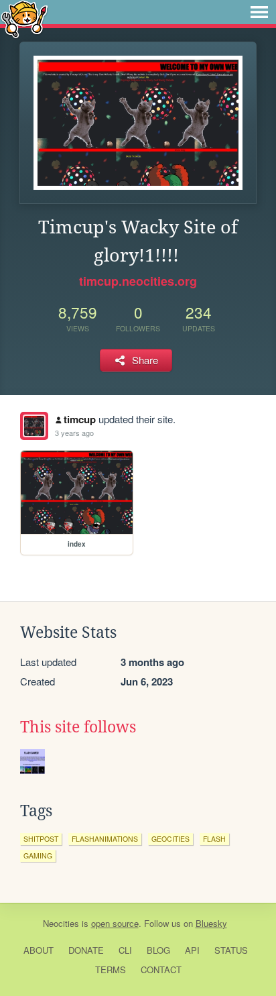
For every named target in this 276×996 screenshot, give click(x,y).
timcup (80, 419)
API (192, 950)
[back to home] (24, 18)
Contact (161, 969)
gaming (37, 855)
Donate (86, 950)
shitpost (40, 839)
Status (231, 950)
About (38, 950)
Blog (158, 950)
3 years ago (74, 432)
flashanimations (105, 839)
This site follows (78, 727)
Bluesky (211, 923)
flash (214, 839)
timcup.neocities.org (138, 281)
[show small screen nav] (259, 12)
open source (115, 923)
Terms (110, 969)
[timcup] (34, 425)
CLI (125, 950)
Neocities (61, 923)
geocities (170, 839)
